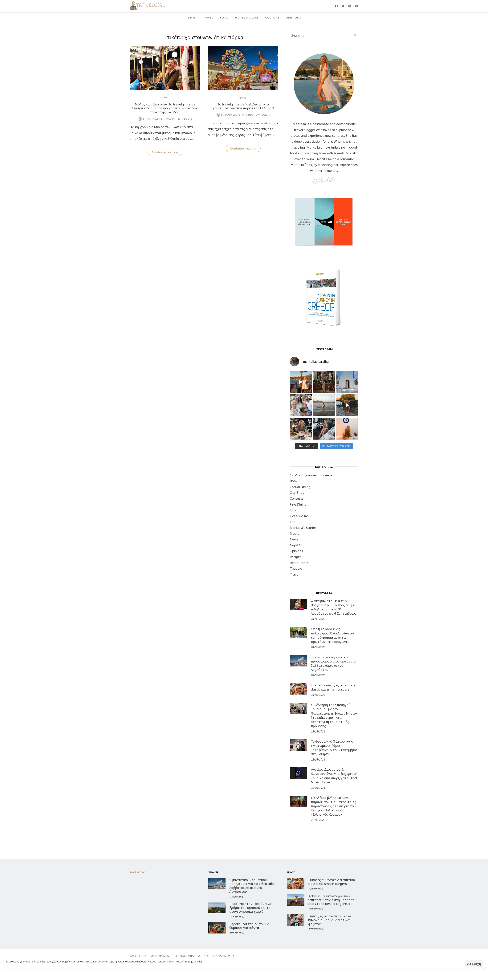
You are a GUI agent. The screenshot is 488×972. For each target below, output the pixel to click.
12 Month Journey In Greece (311, 475)
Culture (272, 17)
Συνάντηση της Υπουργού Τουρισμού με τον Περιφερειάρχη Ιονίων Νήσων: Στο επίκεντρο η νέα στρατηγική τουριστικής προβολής (334, 715)
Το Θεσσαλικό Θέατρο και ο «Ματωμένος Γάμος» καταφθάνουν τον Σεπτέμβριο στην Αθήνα (334, 747)
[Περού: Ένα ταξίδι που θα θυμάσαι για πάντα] (217, 927)
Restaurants (299, 562)
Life (292, 521)
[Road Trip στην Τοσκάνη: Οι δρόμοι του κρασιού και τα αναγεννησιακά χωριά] (217, 907)
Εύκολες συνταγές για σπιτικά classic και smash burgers (334, 687)
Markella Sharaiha (159, 118)
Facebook (137, 872)
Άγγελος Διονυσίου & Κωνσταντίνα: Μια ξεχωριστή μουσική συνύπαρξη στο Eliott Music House (334, 775)
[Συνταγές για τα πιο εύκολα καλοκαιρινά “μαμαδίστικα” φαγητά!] (295, 920)
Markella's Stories (303, 527)
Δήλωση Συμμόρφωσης (216, 956)
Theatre (296, 568)
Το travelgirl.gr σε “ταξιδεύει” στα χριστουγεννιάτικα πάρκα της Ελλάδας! (243, 106)
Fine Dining (298, 504)
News (191, 17)
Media (294, 533)
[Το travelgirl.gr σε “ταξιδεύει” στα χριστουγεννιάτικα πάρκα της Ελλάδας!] (243, 88)
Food (224, 17)
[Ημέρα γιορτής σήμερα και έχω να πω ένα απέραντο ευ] (324, 429)
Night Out (297, 545)
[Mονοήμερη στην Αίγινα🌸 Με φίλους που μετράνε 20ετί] (301, 405)
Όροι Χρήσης (160, 956)
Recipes (295, 557)
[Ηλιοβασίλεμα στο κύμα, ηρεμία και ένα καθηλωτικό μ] (301, 382)
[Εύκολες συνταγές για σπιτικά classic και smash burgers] (298, 689)
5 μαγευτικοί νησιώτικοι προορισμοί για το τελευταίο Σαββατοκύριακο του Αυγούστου (333, 663)
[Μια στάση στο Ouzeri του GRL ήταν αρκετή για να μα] (347, 405)
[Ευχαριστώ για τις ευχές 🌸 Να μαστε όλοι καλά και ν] (324, 382)
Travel (208, 17)
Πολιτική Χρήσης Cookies (188, 961)
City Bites (297, 492)
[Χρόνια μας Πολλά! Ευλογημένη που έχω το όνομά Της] (347, 382)
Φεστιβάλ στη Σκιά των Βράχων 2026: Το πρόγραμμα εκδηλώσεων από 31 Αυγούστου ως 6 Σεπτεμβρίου (334, 607)
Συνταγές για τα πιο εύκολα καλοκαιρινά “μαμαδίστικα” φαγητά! (329, 920)
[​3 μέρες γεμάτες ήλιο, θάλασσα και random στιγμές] (347, 429)
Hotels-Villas (247, 17)
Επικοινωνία (184, 956)
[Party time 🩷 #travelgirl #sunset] (324, 405)
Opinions (293, 17)
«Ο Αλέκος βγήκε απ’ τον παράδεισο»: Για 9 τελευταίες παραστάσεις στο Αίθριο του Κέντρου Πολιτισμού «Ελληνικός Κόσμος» (333, 806)
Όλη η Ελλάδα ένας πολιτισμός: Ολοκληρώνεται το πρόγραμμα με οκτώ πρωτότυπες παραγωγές (332, 635)
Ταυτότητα (138, 956)
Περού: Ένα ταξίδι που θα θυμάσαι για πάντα (249, 926)
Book (293, 481)
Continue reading (167, 153)
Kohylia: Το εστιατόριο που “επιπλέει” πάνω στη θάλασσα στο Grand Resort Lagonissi (331, 900)
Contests (296, 498)
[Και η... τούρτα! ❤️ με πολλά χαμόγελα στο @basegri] (301, 429)
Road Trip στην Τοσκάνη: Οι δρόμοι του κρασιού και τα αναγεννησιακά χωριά (250, 907)
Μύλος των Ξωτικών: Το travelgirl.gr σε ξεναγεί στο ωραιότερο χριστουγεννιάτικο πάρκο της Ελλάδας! (165, 108)
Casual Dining (300, 487)
